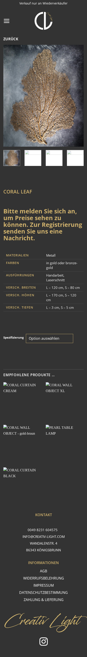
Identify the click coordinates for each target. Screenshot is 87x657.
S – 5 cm (67, 307)
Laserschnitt (55, 280)
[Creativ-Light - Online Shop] (43, 21)
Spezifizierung (13, 337)
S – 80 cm (72, 287)
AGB (43, 571)
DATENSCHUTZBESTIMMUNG (43, 592)
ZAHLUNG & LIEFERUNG (44, 599)
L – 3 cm (52, 307)
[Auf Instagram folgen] (43, 642)
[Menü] (6, 21)
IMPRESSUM (43, 585)
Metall (51, 255)
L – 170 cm (54, 295)
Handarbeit (54, 275)
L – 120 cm (54, 287)
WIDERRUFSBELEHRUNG (43, 578)
